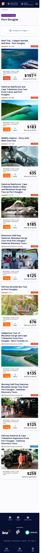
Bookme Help (7, 541)
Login (32, 549)
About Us (33, 541)
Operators (24, 541)
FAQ (29, 541)
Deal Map (19, 549)
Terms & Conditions (16, 541)
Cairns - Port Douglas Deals (1, 10)
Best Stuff (6, 549)
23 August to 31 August (20, 30)
